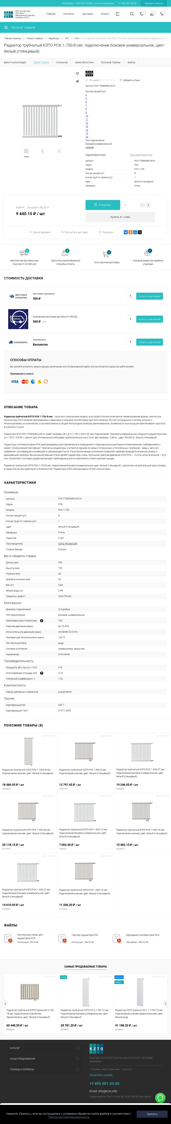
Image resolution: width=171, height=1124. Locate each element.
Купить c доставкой (149, 296)
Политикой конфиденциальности (68, 1117)
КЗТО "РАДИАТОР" (68, 543)
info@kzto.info (107, 1091)
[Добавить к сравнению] (77, 81)
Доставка (87, 13)
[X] (140, 232)
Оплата (105, 13)
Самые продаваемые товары (85, 966)
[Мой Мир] (135, 232)
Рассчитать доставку (76, 232)
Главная (50, 13)
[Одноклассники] (130, 232)
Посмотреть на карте (101, 1074)
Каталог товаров (23, 27)
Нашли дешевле (41, 232)
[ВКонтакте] (126, 232)
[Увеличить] (42, 120)
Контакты (68, 13)
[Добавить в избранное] (77, 74)
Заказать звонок (154, 3)
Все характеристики (141, 154)
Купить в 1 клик (120, 217)
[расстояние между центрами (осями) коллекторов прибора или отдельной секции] (41, 620)
